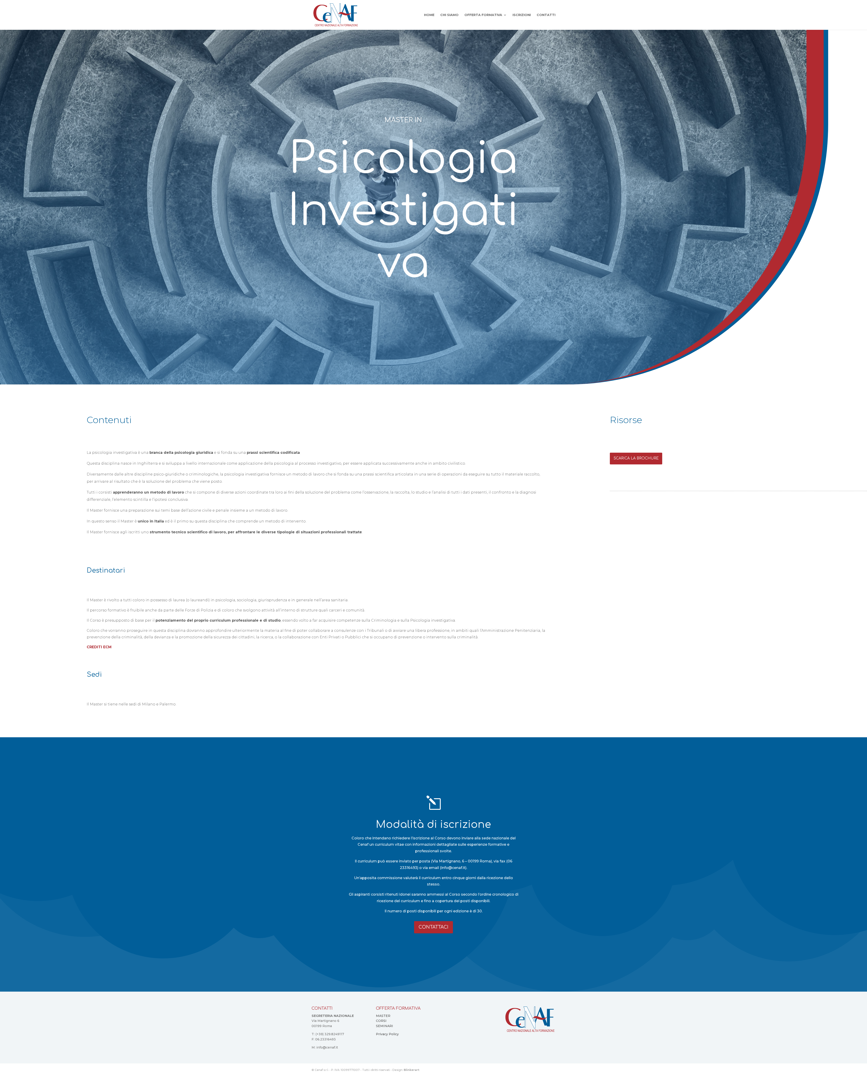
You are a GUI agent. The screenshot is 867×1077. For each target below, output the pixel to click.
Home (429, 15)
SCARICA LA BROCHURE (636, 458)
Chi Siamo (449, 15)
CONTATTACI (433, 927)
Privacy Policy (387, 1034)
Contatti (546, 15)
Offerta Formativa (483, 15)
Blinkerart (411, 1070)
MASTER (383, 1016)
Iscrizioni (522, 15)
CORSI (381, 1021)
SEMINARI (384, 1026)
